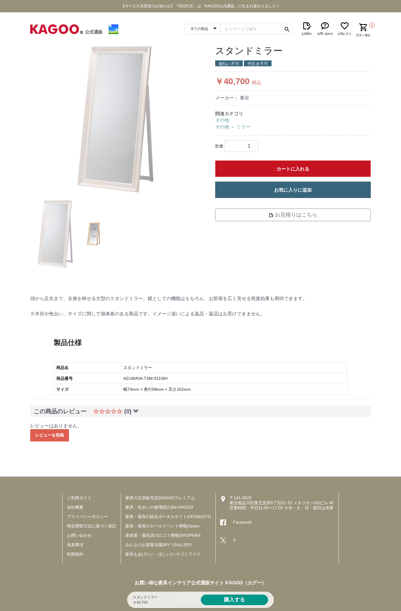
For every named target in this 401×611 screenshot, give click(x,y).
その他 (222, 120)
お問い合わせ (79, 535)
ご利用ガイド (79, 497)
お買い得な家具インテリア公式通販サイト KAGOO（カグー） (200, 582)
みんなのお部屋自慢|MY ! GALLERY (158, 544)
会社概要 (75, 507)
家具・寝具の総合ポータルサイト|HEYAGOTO (168, 516)
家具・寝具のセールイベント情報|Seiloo (162, 526)
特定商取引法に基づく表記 (91, 526)
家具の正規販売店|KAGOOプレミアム (160, 497)
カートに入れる (293, 168)
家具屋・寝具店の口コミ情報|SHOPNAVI (163, 535)
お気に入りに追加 (293, 189)
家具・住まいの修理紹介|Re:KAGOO (159, 507)
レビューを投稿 (49, 435)
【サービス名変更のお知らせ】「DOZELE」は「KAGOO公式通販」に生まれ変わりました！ (200, 6)
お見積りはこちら (295, 215)
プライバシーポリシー (87, 516)
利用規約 (75, 554)
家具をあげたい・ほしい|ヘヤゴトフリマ (163, 554)
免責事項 (75, 544)
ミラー (243, 126)
